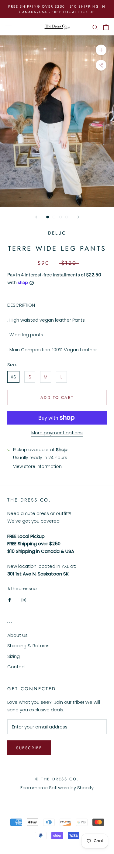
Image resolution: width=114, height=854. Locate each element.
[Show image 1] (47, 217)
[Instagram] (24, 600)
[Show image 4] (66, 217)
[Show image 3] (60, 217)
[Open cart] (106, 27)
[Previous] (36, 217)
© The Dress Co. (57, 779)
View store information (37, 466)
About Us (17, 635)
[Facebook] (9, 600)
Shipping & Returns (28, 645)
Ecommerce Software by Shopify (57, 787)
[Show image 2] (54, 217)
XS (13, 377)
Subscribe (29, 748)
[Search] (95, 26)
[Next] (78, 217)
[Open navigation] (8, 26)
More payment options (57, 432)
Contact (16, 666)
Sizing (13, 656)
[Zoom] (101, 50)
